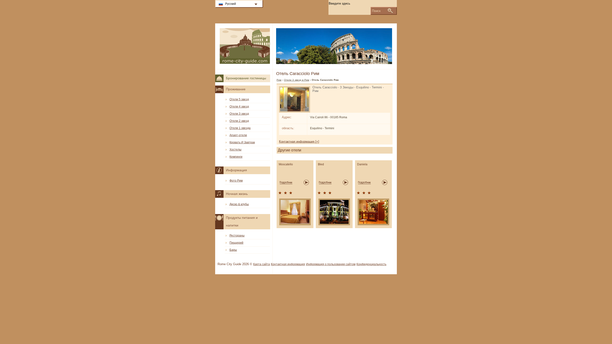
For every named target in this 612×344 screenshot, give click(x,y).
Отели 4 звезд (239, 106)
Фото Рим (236, 180)
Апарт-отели (238, 135)
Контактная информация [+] (299, 141)
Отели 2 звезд (239, 121)
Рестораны (237, 235)
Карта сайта (261, 264)
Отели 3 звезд (239, 113)
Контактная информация (288, 264)
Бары (233, 250)
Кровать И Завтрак (242, 142)
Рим (279, 80)
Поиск (376, 11)
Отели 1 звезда (240, 128)
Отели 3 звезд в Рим (296, 80)
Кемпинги (236, 156)
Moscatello (286, 164)
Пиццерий (236, 242)
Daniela (362, 164)
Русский (230, 3)
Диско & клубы (239, 204)
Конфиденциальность (371, 264)
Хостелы (235, 149)
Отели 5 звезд (239, 99)
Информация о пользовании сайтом (330, 264)
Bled (321, 164)
